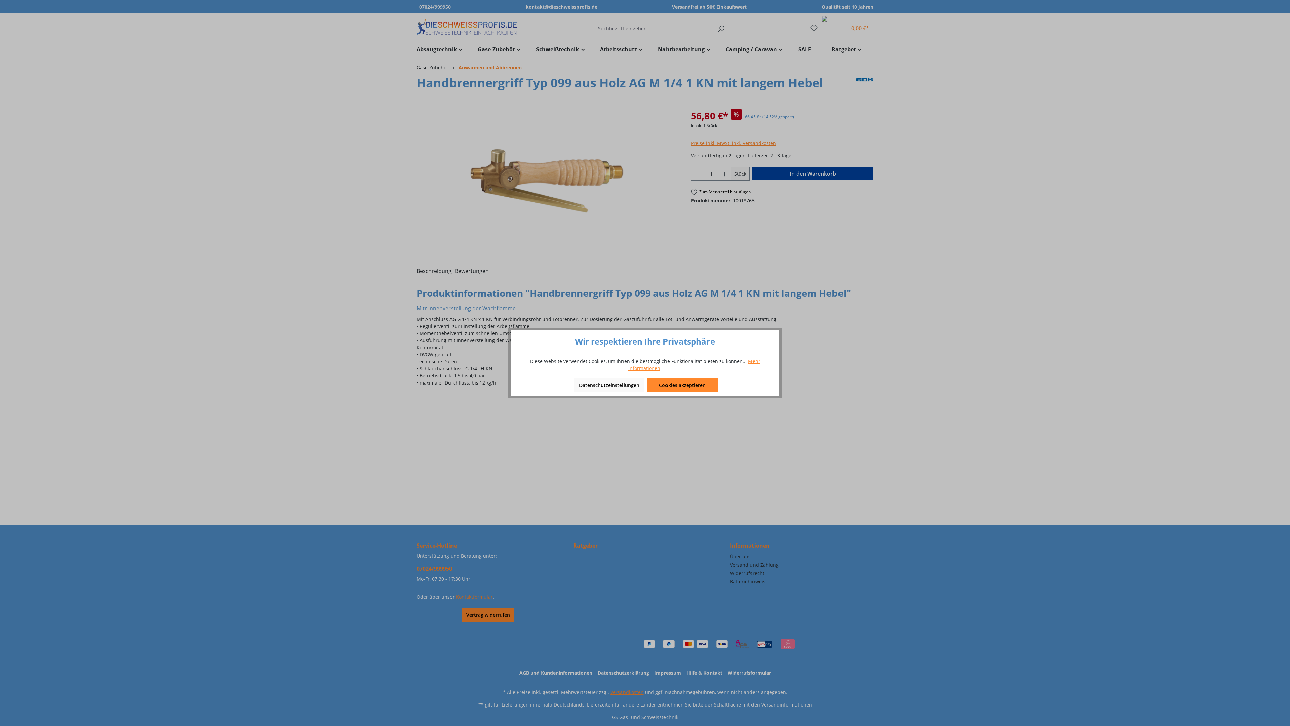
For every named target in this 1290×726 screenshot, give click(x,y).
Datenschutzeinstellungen (609, 385)
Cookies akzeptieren (682, 385)
